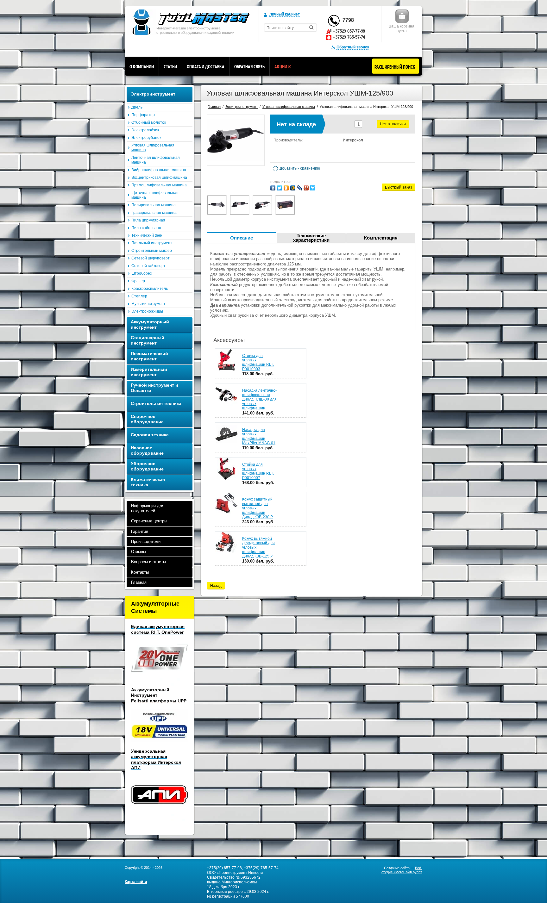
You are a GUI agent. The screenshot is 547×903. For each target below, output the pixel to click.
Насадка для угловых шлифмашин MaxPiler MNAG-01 (258, 436)
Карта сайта (136, 882)
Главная (139, 582)
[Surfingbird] (312, 187)
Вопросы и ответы (148, 561)
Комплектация (381, 237)
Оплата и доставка (205, 67)
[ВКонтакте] (272, 187)
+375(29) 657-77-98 (224, 868)
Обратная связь (249, 67)
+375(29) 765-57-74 (261, 868)
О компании (141, 67)
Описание (241, 237)
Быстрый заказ (398, 187)
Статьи (170, 67)
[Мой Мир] (292, 187)
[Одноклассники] (286, 187)
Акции (282, 67)
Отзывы (138, 551)
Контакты (140, 572)
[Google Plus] (306, 187)
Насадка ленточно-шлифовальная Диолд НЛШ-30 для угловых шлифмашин (259, 399)
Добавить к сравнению (299, 168)
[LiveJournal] (299, 187)
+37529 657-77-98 (349, 31)
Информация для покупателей (147, 508)
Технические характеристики (311, 238)
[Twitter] (279, 187)
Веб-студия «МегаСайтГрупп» (401, 870)
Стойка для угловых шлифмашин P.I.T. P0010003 (258, 362)
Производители (145, 541)
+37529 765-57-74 (349, 37)
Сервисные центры (149, 521)
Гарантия (139, 531)
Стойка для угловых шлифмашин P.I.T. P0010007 (258, 471)
